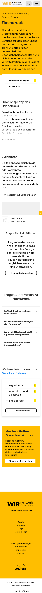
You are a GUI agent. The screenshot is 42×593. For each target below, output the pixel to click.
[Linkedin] (16, 591)
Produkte (14, 86)
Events (21, 522)
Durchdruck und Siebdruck (22, 393)
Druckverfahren (14, 373)
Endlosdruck (22, 401)
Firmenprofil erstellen (20, 461)
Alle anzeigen (23, 410)
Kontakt (21, 553)
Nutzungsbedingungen (21, 543)
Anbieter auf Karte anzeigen (21, 194)
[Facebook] (20, 591)
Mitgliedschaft (21, 532)
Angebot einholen (23, 273)
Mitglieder (21, 525)
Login (21, 528)
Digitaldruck (22, 385)
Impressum (21, 550)
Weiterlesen (7, 140)
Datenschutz (21, 546)
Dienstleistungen (22, 80)
